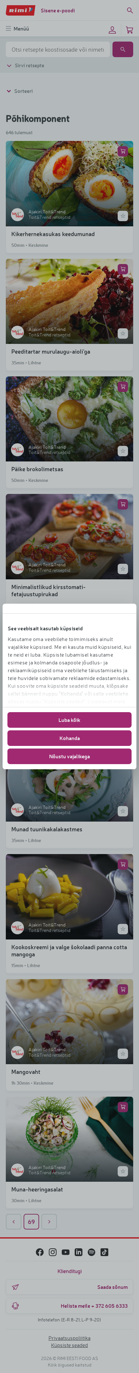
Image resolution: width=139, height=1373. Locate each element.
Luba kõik (69, 719)
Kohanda (69, 738)
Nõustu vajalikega (69, 756)
